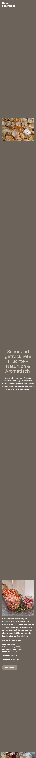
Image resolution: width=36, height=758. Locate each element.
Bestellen (9, 667)
